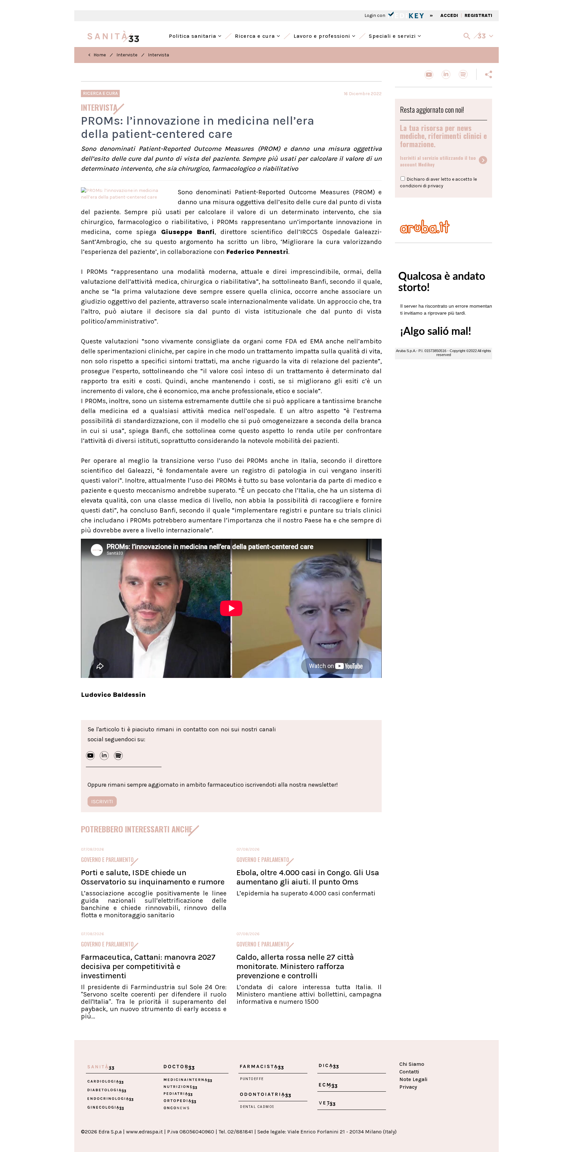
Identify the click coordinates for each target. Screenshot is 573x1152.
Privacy (408, 1087)
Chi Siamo (411, 1064)
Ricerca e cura (256, 35)
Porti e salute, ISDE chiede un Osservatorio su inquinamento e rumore (152, 877)
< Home (97, 55)
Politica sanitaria (193, 35)
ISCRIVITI (102, 801)
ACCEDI (449, 15)
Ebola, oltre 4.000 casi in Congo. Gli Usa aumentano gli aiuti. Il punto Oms (307, 877)
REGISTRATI (478, 15)
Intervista (158, 55)
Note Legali (413, 1079)
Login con (375, 15)
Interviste (126, 55)
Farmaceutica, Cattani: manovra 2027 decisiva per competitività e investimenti (148, 966)
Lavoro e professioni (322, 35)
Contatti (409, 1071)
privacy (435, 186)
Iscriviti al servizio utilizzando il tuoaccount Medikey (438, 161)
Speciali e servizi (393, 35)
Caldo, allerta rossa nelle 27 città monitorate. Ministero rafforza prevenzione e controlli (295, 966)
